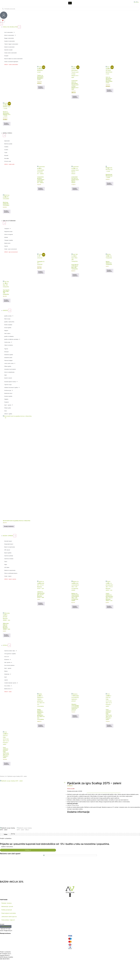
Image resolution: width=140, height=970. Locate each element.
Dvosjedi (6, 55)
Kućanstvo (6, 659)
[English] (137, 2)
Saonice (6, 246)
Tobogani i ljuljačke (8, 240)
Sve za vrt (6, 656)
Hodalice (6, 146)
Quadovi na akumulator (9, 41)
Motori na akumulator (9, 35)
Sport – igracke (7, 405)
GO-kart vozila (7, 161)
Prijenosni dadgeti (8, 360)
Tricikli (5, 152)
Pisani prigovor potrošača (8, 913)
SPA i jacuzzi (7, 549)
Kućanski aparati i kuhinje (10, 381)
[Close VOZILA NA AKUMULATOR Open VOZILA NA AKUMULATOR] (19, 26)
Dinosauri (6, 351)
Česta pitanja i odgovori (8, 920)
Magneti (6, 330)
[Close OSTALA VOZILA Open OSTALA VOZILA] (4, 135)
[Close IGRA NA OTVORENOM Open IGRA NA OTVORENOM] (4, 223)
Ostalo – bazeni (7, 576)
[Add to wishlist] (40, 69)
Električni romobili (8, 49)
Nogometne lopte (8, 231)
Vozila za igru (7, 342)
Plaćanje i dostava (6, 903)
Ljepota (6, 680)
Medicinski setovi (8, 393)
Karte (5, 410)
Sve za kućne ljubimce (9, 665)
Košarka (6, 237)
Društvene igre (7, 390)
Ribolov (6, 671)
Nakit (5, 375)
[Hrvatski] (135, 2)
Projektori (6, 402)
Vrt (6, 776)
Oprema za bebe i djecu (9, 650)
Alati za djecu (7, 333)
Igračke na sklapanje (9, 336)
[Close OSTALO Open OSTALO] (9, 645)
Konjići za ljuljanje (8, 324)
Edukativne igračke (8, 354)
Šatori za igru (7, 318)
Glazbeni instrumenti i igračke (11, 387)
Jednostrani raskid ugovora (9, 916)
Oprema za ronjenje (8, 558)
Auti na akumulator (8, 32)
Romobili (6, 155)
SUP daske (6, 567)
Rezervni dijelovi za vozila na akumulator (13, 58)
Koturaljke (6, 158)
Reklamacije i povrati (7, 906)
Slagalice (6, 399)
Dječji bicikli (7, 140)
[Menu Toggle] (1, 23)
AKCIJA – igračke (8, 413)
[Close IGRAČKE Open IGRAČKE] (9, 310)
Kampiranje (6, 674)
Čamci (5, 561)
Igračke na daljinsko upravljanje (11, 339)
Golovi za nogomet (8, 234)
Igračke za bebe (8, 315)
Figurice (6, 348)
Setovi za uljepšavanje (9, 372)
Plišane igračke (7, 366)
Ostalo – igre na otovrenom (10, 249)
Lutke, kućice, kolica (9, 363)
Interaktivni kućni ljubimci (10, 369)
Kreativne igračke (8, 396)
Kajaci (5, 564)
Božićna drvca (7, 688)
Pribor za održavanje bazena (10, 573)
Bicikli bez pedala (8, 143)
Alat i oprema (7, 662)
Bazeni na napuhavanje (9, 547)
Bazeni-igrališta (7, 552)
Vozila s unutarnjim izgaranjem (11, 61)
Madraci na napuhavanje (9, 570)
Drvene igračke (7, 327)
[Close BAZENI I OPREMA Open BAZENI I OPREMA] (14, 535)
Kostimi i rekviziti (8, 378)
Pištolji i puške (7, 408)
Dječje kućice (7, 243)
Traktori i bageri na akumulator (11, 44)
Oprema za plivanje (8, 555)
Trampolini (6, 228)
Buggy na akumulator (9, 38)
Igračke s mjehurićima (9, 321)
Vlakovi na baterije (8, 345)
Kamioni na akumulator (9, 47)
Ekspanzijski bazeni (8, 544)
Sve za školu (7, 685)
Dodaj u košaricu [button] (40, 87)
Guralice (6, 149)
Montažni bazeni (8, 541)
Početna (2, 776)
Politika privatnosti (6, 910)
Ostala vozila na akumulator (10, 52)
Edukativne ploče (8, 357)
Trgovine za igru (8, 384)
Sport (5, 677)
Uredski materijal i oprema (10, 682)
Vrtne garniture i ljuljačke (10, 653)
